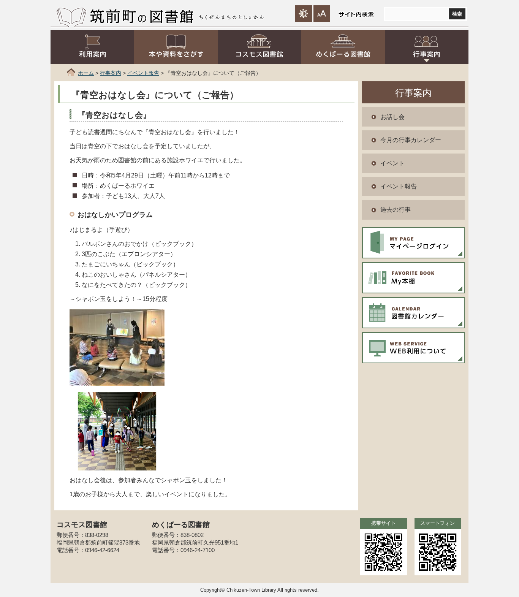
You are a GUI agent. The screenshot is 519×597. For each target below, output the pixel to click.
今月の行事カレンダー (410, 140)
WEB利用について (413, 347)
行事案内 (426, 47)
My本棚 (413, 277)
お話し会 (392, 117)
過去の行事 (395, 209)
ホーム (86, 73)
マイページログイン (413, 242)
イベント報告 (143, 73)
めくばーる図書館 (343, 47)
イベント (392, 163)
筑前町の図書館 (141, 16)
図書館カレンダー (413, 312)
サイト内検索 (356, 14)
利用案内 (92, 47)
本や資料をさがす (176, 47)
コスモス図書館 (259, 47)
